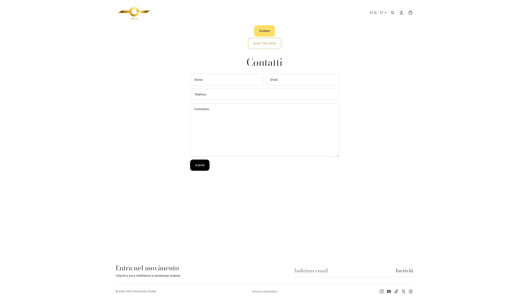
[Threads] (410, 291)
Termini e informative (264, 291)
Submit (200, 165)
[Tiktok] (396, 291)
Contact (264, 30)
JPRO (128, 291)
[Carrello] (410, 12)
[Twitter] (403, 291)
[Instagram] (381, 291)
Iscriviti (404, 270)
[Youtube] (388, 291)
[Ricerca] (392, 12)
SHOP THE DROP (264, 43)
